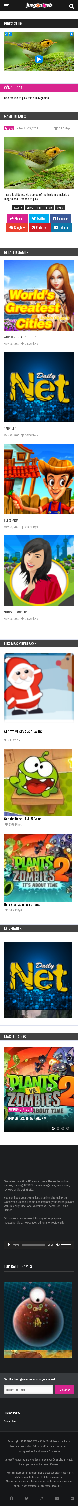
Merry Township (15, 612)
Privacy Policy (12, 1412)
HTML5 (49, 207)
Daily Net (10, 428)
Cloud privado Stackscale (47, 1451)
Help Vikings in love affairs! (22, 904)
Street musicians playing (23, 731)
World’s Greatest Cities (20, 337)
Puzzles (9, 128)
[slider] (66, 1244)
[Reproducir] (9, 1245)
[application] (39, 1245)
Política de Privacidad (44, 1446)
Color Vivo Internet (50, 1441)
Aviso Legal (62, 1446)
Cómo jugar (13, 87)
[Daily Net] (39, 387)
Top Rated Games (18, 1266)
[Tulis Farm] (39, 479)
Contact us (10, 1421)
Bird (39, 207)
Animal (30, 207)
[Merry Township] (39, 570)
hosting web (24, 1451)
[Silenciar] (58, 1245)
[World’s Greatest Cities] (39, 295)
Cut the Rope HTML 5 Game (22, 818)
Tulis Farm (11, 520)
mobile (60, 207)
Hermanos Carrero (48, 1464)
